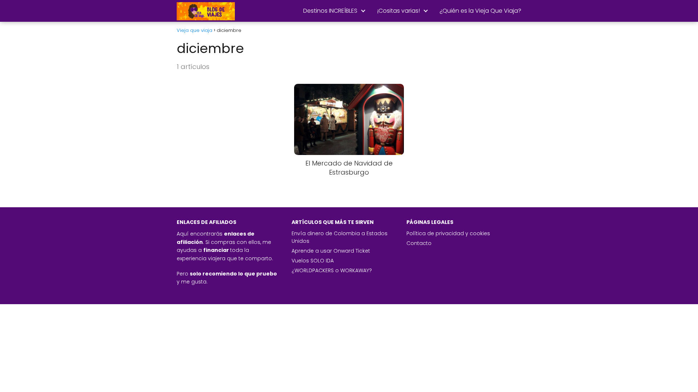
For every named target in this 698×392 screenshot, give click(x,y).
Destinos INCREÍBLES (330, 11)
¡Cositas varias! (398, 11)
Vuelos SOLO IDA (313, 260)
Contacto (419, 243)
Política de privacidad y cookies (448, 233)
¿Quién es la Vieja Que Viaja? (480, 11)
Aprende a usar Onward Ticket (331, 250)
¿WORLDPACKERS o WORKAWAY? (332, 270)
